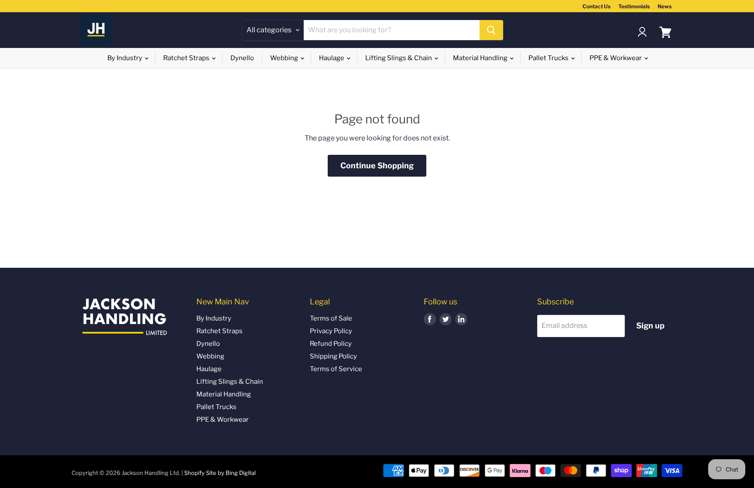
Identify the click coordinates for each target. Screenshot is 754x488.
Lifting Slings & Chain (399, 58)
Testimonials (634, 6)
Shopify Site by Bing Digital (220, 472)
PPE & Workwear (616, 58)
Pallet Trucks (549, 58)
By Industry (125, 58)
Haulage (332, 58)
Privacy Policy (331, 331)
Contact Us (596, 6)
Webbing (284, 58)
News (665, 6)
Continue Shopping (377, 165)
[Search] (491, 30)
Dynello (242, 58)
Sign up (650, 325)
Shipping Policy (333, 356)
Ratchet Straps (187, 58)
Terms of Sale (331, 318)
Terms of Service (336, 369)
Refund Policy (331, 344)
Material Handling (481, 58)
